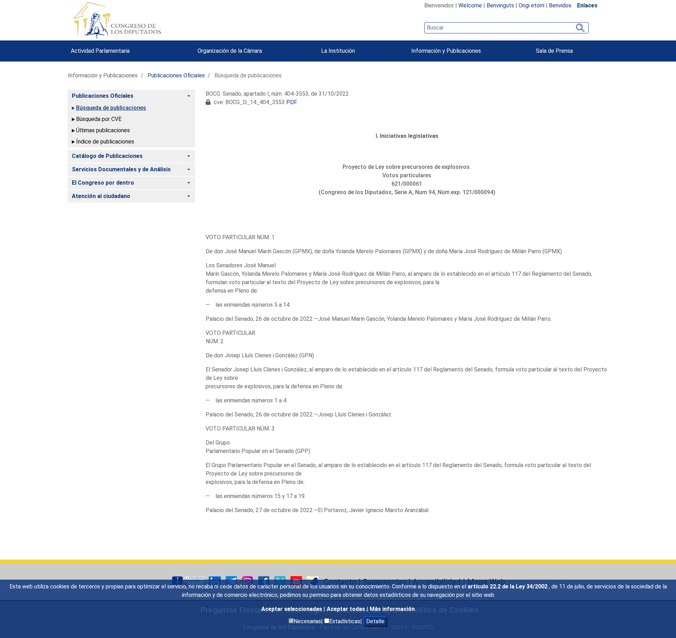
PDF (291, 102)
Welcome (470, 5)
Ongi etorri (531, 5)
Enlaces (587, 5)
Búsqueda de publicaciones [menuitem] (111, 107)
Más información (392, 609)
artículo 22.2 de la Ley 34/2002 (508, 586)
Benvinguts (500, 5)
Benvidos (560, 5)
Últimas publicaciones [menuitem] (103, 130)
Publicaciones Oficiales (176, 75)
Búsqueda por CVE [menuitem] (98, 119)
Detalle (375, 621)
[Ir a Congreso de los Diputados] (117, 20)
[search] (506, 27)
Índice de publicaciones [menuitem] (105, 141)
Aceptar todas (347, 609)
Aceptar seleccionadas (292, 609)
